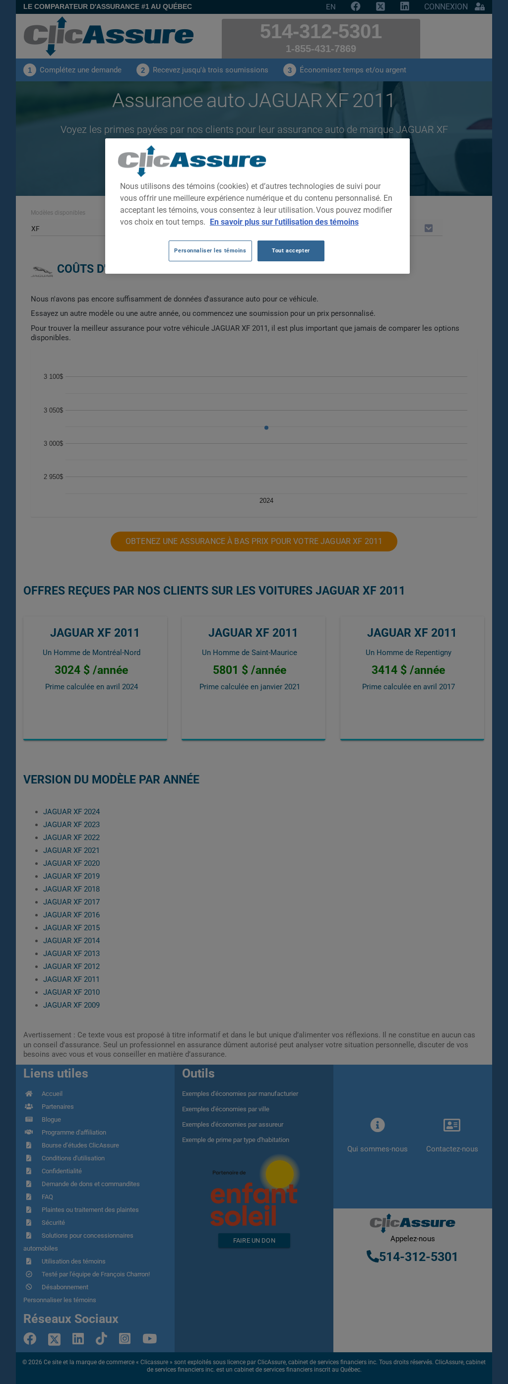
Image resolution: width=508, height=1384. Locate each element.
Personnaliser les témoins (210, 250)
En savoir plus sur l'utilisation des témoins (284, 222)
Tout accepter (291, 250)
